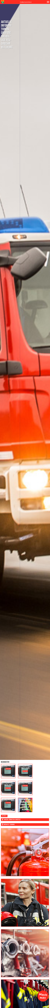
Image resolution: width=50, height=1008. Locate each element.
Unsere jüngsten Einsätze (12, 819)
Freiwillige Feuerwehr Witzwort (26, 2)
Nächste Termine (9, 824)
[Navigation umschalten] (48, 2)
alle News (4, 815)
